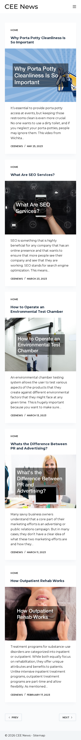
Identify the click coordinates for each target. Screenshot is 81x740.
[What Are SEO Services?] (40, 207)
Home (14, 30)
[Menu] (74, 6)
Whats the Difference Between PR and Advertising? (39, 446)
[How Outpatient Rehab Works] (40, 614)
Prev (15, 717)
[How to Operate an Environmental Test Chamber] (40, 344)
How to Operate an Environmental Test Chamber (37, 309)
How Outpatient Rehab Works (37, 581)
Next (66, 717)
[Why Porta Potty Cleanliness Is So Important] (40, 75)
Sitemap (39, 735)
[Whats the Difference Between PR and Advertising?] (40, 481)
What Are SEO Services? (33, 175)
